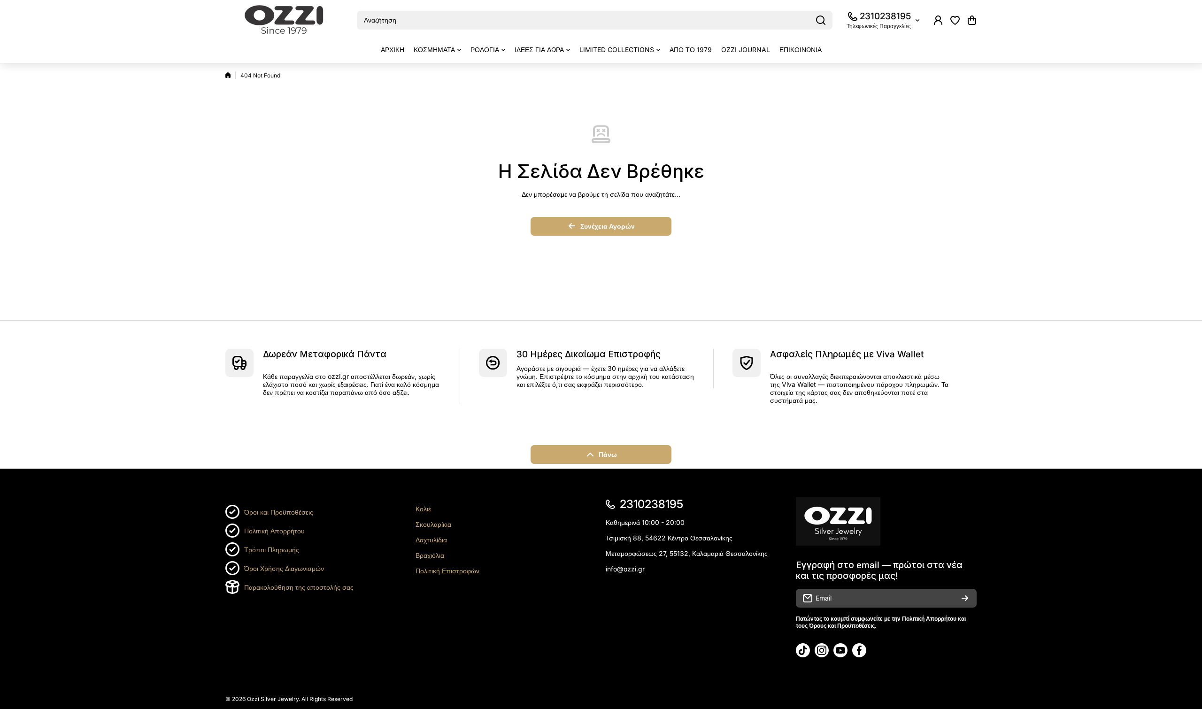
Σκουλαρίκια (433, 524)
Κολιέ (423, 509)
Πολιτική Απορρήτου (274, 531)
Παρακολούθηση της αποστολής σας (299, 587)
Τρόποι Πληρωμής (271, 550)
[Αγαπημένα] (955, 20)
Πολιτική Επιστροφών (447, 571)
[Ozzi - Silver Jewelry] (284, 20)
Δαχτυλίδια (431, 540)
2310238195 (885, 16)
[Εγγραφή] (965, 598)
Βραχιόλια (430, 555)
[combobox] (594, 20)
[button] (972, 20)
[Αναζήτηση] (820, 20)
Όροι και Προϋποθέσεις (278, 512)
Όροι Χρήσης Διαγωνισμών (284, 568)
